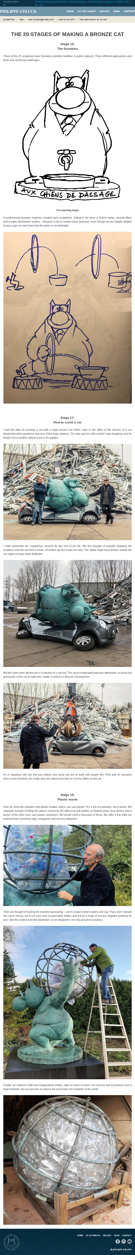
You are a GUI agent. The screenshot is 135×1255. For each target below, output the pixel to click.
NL (36, 5)
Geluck (104, 11)
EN (41, 5)
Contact (129, 11)
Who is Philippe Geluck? (41, 19)
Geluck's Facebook (77, 2)
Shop (116, 11)
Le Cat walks (87, 11)
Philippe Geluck (18, 11)
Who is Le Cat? (67, 19)
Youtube (119, 2)
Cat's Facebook (95, 2)
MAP (21, 19)
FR (126, 2)
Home (70, 11)
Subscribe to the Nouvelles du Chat (51, 2)
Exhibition (8, 19)
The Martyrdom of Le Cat (93, 19)
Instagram (109, 2)
